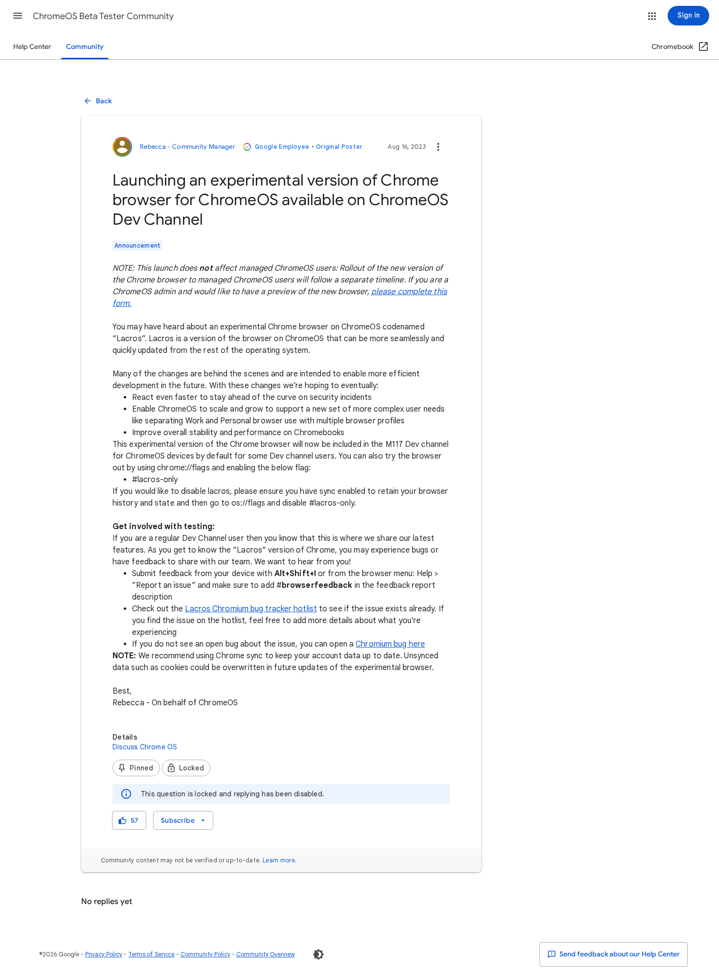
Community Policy (205, 954)
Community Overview (265, 954)
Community (85, 47)
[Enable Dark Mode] (318, 954)
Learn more (279, 860)
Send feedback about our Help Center (619, 954)
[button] (17, 15)
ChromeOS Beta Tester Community (104, 16)
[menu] (183, 820)
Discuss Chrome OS (144, 746)
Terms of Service (151, 954)
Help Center (32, 47)
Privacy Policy (103, 954)
